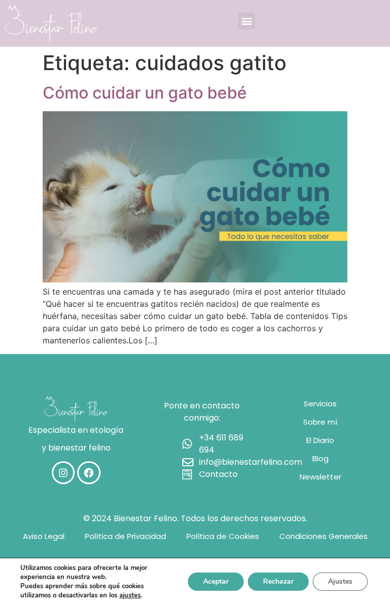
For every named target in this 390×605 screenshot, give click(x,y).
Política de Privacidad (125, 536)
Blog (320, 458)
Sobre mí (320, 422)
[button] (246, 21)
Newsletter (320, 476)
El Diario (320, 440)
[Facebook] (89, 473)
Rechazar (278, 581)
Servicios (320, 403)
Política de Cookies (222, 536)
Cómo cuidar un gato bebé (145, 93)
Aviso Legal (43, 536)
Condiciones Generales (323, 536)
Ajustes (340, 581)
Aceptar (216, 581)
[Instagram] (63, 473)
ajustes (130, 595)
